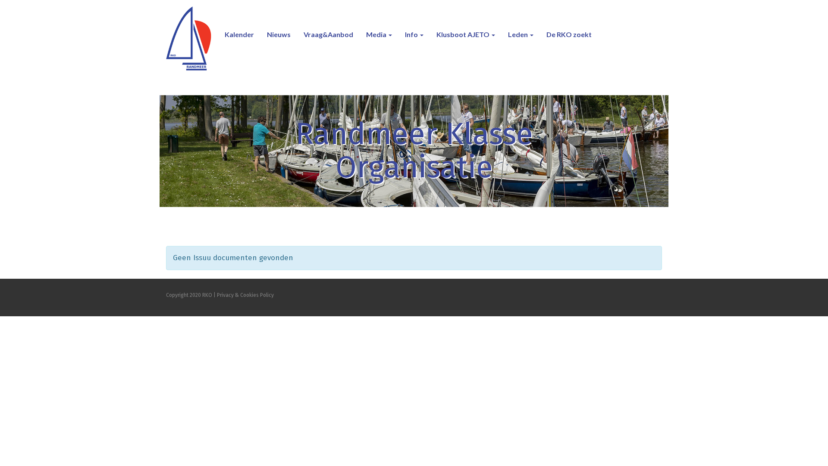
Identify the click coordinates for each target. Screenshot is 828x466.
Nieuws (279, 34)
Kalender (239, 34)
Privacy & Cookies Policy (245, 295)
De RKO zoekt (569, 34)
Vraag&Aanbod (328, 34)
